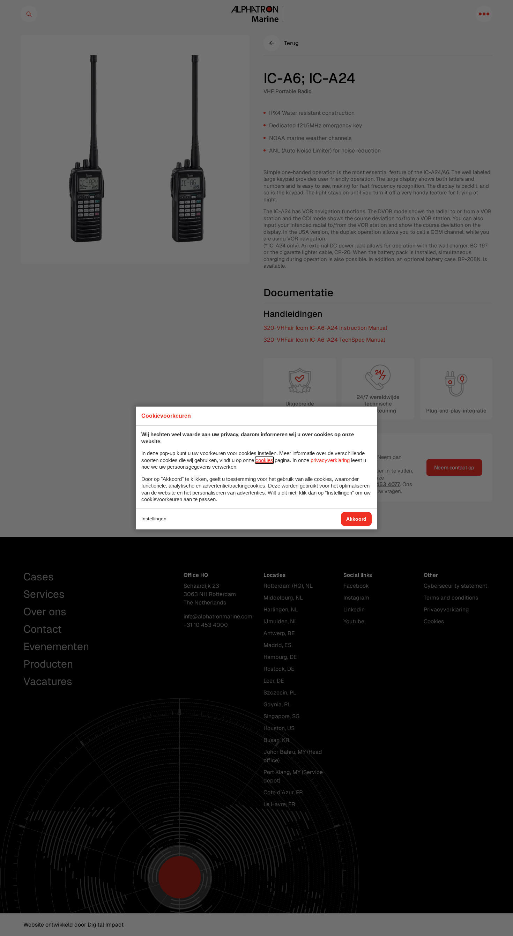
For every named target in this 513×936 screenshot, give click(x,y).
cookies (264, 460)
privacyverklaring (330, 460)
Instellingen (153, 518)
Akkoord (356, 519)
